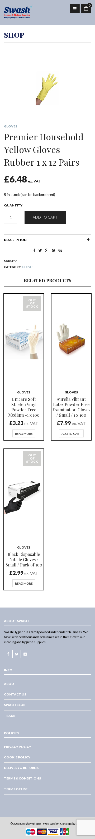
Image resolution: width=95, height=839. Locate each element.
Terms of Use (15, 789)
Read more (24, 434)
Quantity (13, 205)
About (10, 684)
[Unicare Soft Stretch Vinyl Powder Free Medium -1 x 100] (24, 339)
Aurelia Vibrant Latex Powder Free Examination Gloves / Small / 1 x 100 (71, 407)
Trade (9, 716)
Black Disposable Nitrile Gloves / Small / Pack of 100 (24, 559)
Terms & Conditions (22, 778)
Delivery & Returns (21, 768)
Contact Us (15, 694)
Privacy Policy (17, 747)
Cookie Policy (17, 757)
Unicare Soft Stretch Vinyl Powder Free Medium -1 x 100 (24, 407)
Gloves (10, 126)
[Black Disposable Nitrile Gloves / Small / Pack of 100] (24, 494)
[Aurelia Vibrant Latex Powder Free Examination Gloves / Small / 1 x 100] (71, 339)
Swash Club (14, 705)
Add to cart (45, 217)
